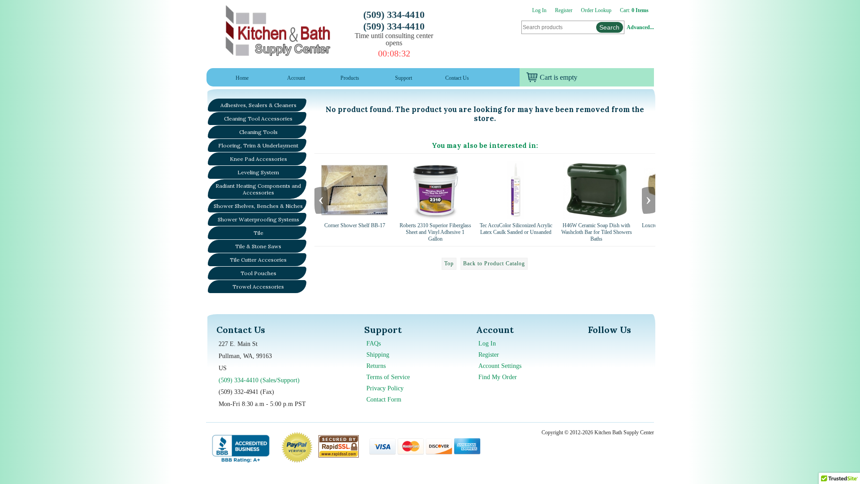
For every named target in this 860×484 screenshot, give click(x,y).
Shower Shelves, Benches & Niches (258, 206)
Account (296, 78)
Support (403, 78)
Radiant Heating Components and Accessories (258, 189)
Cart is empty (558, 77)
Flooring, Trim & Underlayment (258, 145)
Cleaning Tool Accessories (258, 118)
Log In (539, 10)
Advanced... (640, 27)
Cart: (634, 10)
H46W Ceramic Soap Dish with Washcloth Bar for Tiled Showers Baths (596, 232)
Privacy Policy (385, 388)
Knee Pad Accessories (258, 159)
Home (242, 78)
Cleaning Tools (258, 132)
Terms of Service (388, 377)
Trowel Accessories (258, 286)
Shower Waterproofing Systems (258, 219)
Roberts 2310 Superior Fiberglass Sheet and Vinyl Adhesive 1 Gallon (435, 232)
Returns (376, 366)
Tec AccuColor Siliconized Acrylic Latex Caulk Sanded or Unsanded (516, 228)
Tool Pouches (258, 273)
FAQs (373, 343)
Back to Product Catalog (494, 263)
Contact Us (457, 78)
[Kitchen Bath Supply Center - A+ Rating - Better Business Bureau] (241, 447)
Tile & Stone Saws (258, 246)
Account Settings (499, 366)
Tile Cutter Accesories (258, 259)
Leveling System (258, 172)
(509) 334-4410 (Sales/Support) (259, 380)
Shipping (377, 354)
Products (349, 78)
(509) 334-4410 (394, 14)
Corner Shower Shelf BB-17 (354, 225)
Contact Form (383, 399)
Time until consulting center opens (394, 39)
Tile (258, 232)
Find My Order (497, 377)
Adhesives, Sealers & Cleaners (258, 105)
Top (449, 263)
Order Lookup (596, 10)
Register (563, 10)
